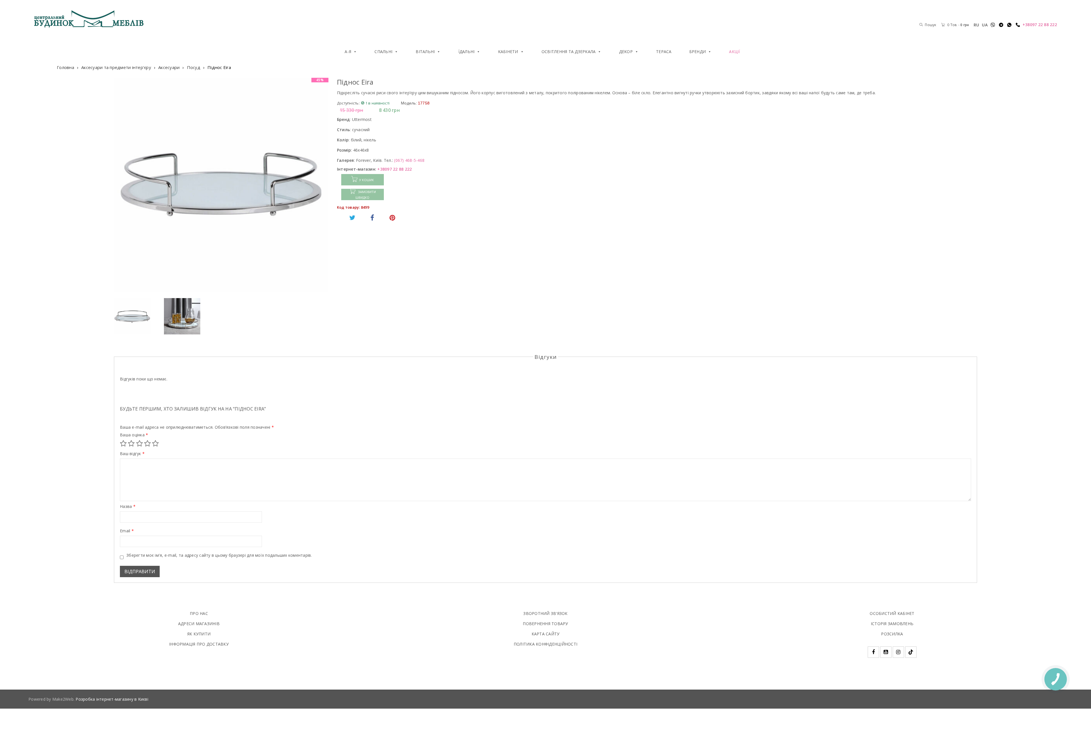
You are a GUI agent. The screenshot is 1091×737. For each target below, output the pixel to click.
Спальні (383, 51)
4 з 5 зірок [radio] (147, 443)
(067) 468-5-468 (409, 160)
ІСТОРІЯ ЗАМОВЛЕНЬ (892, 623)
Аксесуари (169, 67)
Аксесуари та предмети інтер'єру (116, 67)
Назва (128, 506)
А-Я (348, 51)
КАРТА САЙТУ (546, 633)
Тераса (664, 51)
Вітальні (425, 51)
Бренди (697, 51)
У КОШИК (366, 180)
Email (127, 530)
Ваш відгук (132, 453)
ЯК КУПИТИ (199, 633)
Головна (65, 67)
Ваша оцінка (134, 434)
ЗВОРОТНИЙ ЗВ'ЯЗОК (545, 613)
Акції (734, 51)
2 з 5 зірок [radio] (131, 443)
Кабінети (508, 51)
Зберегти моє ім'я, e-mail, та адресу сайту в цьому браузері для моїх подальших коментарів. (219, 555)
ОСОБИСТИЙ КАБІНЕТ (892, 613)
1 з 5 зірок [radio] (123, 443)
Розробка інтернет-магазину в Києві (112, 699)
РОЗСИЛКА (892, 633)
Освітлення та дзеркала (569, 51)
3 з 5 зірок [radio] (139, 443)
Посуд (193, 67)
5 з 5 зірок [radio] (155, 443)
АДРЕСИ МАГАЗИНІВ (199, 623)
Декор (626, 51)
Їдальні (466, 51)
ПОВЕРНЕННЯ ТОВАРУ (545, 623)
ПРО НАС (199, 613)
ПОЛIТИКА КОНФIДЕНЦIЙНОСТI (545, 644)
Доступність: (348, 103)
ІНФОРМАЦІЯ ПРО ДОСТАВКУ (199, 644)
